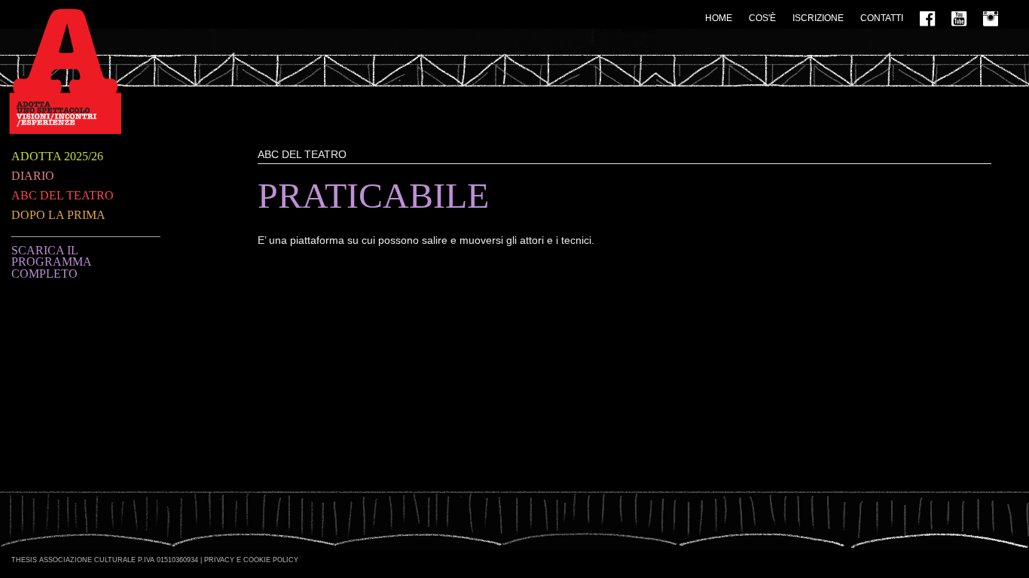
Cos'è (762, 18)
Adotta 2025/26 (57, 156)
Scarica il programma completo (51, 262)
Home (718, 18)
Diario (32, 175)
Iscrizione (818, 18)
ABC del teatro (62, 195)
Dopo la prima (58, 214)
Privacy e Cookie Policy (251, 560)
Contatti (881, 18)
